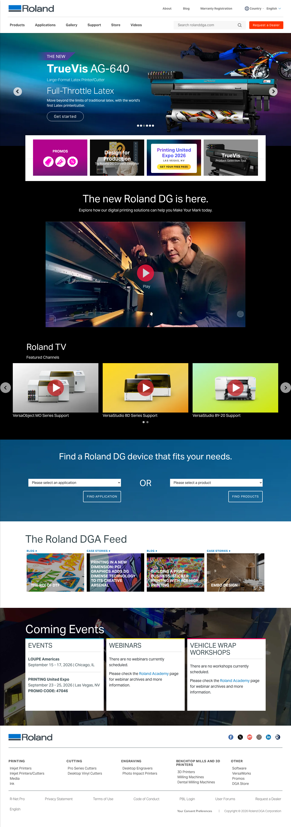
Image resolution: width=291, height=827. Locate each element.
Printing (17, 761)
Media (15, 778)
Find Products (245, 496)
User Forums (225, 799)
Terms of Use (103, 799)
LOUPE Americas (43, 659)
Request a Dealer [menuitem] (266, 25)
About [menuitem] (167, 8)
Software (239, 768)
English (15, 809)
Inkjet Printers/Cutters (27, 773)
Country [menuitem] (255, 8)
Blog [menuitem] (186, 8)
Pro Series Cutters (82, 768)
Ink (12, 783)
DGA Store (240, 783)
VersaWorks (241, 773)
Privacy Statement (59, 799)
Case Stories (98, 550)
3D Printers (186, 772)
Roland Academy (154, 673)
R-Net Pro (17, 799)
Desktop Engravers (137, 768)
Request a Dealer (268, 799)
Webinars (125, 645)
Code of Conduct (146, 799)
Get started (65, 116)
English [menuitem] (272, 8)
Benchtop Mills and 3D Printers (198, 763)
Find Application (102, 496)
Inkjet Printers (21, 768)
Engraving (131, 761)
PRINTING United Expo (48, 679)
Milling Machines (190, 777)
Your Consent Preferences (194, 811)
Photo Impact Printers (139, 773)
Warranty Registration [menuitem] (216, 8)
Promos (238, 778)
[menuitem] (19, 25)
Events (40, 645)
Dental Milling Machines (196, 782)
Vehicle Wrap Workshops (213, 648)
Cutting (74, 761)
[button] (31, 89)
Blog (31, 550)
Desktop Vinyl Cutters (85, 773)
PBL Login (187, 799)
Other (237, 761)
